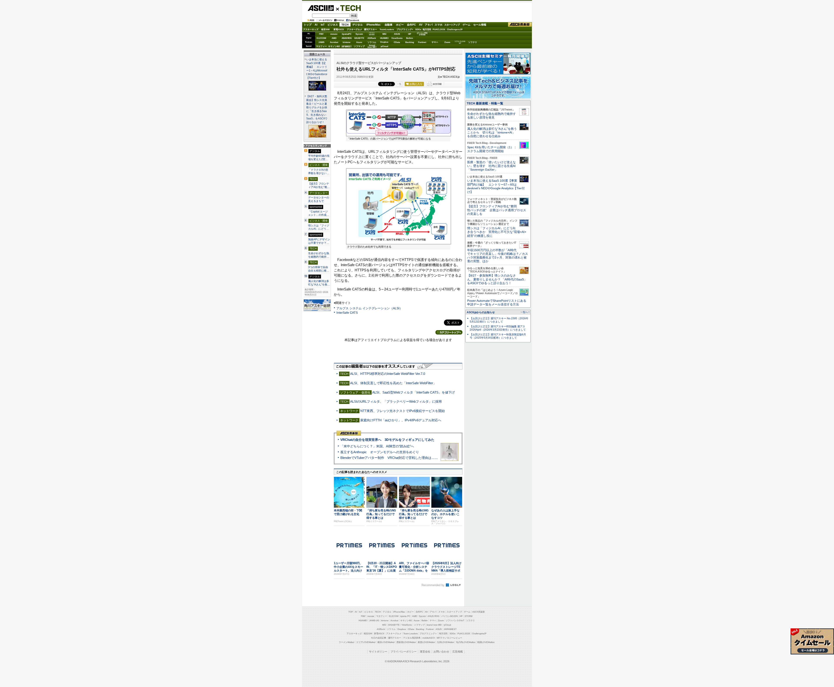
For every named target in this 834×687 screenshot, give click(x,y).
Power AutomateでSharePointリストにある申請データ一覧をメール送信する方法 (496, 302)
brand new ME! (434, 625)
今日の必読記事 (378, 638)
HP (409, 34)
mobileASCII (428, 638)
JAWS (321, 42)
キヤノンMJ (334, 46)
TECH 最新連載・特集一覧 (485, 103)
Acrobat (334, 42)
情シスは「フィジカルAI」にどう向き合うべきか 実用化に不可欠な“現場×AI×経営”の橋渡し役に (496, 231)
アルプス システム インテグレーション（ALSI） (369, 308)
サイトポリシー (378, 651)
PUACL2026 (439, 29)
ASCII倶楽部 (520, 25)
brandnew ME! (371, 46)
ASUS (397, 34)
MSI (384, 34)
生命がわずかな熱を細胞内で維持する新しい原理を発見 (491, 115)
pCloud (384, 46)
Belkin (409, 38)
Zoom (447, 42)
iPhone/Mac (373, 24)
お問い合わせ (441, 651)
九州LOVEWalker (445, 642)
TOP (350, 612)
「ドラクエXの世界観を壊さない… (318, 171)
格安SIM (325, 29)
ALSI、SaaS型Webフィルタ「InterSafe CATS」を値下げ (413, 392)
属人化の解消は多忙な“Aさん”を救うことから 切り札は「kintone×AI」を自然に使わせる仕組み (492, 132)
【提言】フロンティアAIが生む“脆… (319, 185)
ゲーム (466, 24)
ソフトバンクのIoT (460, 42)
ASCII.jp (321, 8)
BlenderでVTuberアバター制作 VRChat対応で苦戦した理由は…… (389, 458)
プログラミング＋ (428, 633)
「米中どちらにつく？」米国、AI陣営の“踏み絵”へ (377, 446)
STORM (468, 616)
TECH (349, 8)
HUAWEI (384, 38)
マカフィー (321, 46)
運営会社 (425, 651)
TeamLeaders (387, 29)
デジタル (357, 24)
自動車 (388, 24)
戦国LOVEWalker (486, 642)
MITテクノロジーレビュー (449, 638)
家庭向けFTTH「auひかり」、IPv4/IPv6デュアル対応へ (400, 420)
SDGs (418, 29)
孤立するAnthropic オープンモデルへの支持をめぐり (379, 452)
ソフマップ (359, 46)
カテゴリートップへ (448, 332)
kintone (347, 42)
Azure (359, 42)
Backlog (409, 42)
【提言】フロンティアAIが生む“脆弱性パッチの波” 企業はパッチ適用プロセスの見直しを (496, 210)
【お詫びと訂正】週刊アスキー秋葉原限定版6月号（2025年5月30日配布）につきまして (498, 336)
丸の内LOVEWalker (465, 642)
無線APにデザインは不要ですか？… (319, 241)
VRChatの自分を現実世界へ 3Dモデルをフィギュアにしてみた (387, 440)
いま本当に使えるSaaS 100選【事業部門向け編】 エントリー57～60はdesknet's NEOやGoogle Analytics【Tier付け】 (496, 186)
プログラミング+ (405, 29)
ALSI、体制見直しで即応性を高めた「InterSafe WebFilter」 (393, 383)
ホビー (400, 24)
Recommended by (433, 585)
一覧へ (524, 312)
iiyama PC (405, 616)
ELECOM (321, 38)
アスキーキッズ (310, 29)
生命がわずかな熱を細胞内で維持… (318, 255)
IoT (322, 24)
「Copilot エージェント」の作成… (318, 213)
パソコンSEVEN (372, 33)
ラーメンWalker (346, 642)
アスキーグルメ (354, 29)
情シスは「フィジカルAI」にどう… (318, 227)
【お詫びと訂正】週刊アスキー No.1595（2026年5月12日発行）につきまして (499, 320)
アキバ (429, 24)
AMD (334, 38)
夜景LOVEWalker (426, 642)
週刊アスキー (370, 29)
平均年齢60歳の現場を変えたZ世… (318, 157)
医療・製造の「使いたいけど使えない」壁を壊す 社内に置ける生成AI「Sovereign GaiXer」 (491, 165)
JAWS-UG (374, 620)
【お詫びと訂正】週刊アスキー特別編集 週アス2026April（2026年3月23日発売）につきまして (498, 328)
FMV (321, 34)
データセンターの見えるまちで (318, 199)
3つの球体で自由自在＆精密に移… (318, 269)
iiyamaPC (346, 34)
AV (420, 24)
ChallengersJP (455, 29)
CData (397, 42)
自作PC (411, 24)
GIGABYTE (359, 38)
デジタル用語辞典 (411, 638)
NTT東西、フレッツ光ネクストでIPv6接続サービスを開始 (402, 411)
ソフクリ (472, 42)
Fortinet (422, 42)
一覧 (399, 84)
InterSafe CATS (347, 312)
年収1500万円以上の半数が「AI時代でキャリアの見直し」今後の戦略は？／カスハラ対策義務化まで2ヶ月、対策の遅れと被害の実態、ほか (497, 255)
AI (316, 24)
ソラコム (371, 42)
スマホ (438, 24)
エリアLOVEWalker (366, 642)
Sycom (359, 34)
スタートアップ (452, 24)
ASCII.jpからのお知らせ (481, 312)
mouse (334, 34)
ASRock (371, 38)
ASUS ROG (347, 38)
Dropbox (384, 42)
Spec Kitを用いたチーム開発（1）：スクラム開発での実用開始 (492, 149)
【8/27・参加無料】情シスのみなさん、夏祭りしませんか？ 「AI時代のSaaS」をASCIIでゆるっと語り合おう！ (497, 279)
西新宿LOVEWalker (406, 642)
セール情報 (479, 24)
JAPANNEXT (346, 46)
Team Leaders (410, 633)
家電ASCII (339, 29)
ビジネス (333, 24)
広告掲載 (457, 651)
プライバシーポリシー (404, 651)
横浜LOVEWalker (386, 642)
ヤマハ (435, 42)
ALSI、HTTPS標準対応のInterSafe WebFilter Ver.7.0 (387, 374)
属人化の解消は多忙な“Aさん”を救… (319, 283)
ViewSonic (397, 38)
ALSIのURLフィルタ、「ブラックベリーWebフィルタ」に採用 (396, 401)
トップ (307, 24)
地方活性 (427, 29)
